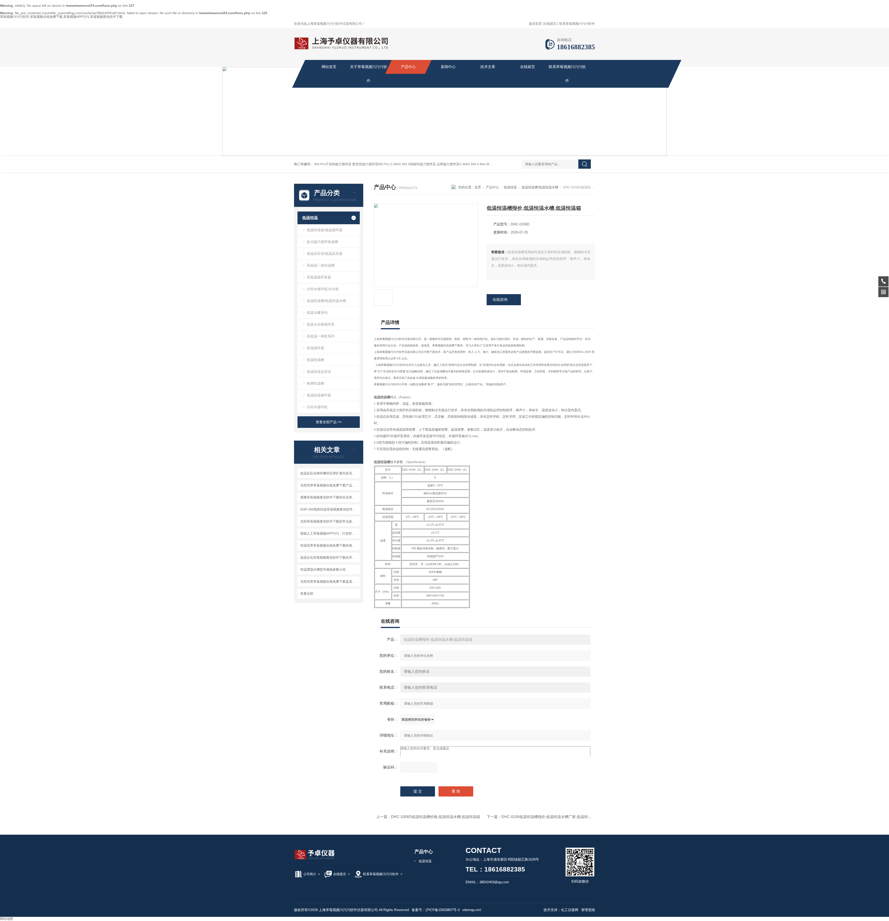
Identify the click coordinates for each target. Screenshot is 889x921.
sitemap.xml (471, 910)
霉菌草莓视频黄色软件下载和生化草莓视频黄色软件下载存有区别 (329, 497)
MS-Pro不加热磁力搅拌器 (332, 164)
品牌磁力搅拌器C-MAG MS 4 (458, 164)
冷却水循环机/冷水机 (323, 289)
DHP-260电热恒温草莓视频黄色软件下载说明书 (329, 509)
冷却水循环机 (317, 407)
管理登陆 (588, 910)
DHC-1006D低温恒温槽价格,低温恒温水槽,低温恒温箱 (435, 817)
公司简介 (309, 874)
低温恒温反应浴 (319, 371)
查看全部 (306, 593)
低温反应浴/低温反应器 (324, 253)
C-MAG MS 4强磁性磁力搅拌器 (413, 164)
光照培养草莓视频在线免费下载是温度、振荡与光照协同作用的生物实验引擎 (329, 581)
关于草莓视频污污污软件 (368, 74)
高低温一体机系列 (321, 336)
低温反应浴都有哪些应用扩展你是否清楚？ (329, 473)
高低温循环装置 (319, 277)
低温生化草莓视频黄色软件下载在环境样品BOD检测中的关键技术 (329, 557)
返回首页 (535, 23)
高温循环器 (315, 348)
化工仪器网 (569, 910)
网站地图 (6, 919)
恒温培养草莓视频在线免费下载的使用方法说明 (329, 545)
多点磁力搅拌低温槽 (322, 242)
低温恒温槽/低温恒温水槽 (326, 301)
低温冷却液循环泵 (321, 324)
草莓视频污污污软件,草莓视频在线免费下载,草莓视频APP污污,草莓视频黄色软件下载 (61, 17)
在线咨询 (500, 300)
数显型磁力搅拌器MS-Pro (370, 164)
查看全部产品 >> (329, 422)
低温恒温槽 (315, 360)
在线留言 (550, 23)
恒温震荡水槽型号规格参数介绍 (323, 569)
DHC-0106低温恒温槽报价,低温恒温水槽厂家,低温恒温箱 (548, 817)
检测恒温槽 (315, 383)
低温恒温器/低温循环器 (324, 230)
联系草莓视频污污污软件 (577, 23)
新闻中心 (448, 67)
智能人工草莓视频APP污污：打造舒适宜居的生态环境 (329, 533)
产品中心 (408, 67)
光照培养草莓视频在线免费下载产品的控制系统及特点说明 (329, 485)
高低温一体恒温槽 (321, 265)
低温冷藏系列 (317, 312)
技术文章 (487, 67)
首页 (478, 187)
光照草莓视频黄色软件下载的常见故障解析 (329, 521)
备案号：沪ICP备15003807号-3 (436, 910)
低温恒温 (310, 218)
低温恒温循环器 (319, 395)
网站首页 (329, 67)
